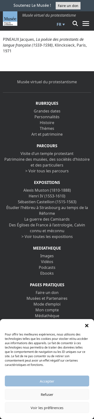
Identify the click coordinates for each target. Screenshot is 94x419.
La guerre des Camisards (47, 219)
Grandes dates (47, 111)
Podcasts (47, 267)
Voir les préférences (47, 407)
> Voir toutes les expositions (47, 236)
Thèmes (47, 128)
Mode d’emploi (47, 304)
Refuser (47, 394)
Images (47, 255)
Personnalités (47, 116)
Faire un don (68, 5)
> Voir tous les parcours (47, 171)
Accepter (47, 381)
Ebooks (47, 273)
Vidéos (47, 261)
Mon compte (47, 310)
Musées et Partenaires (47, 298)
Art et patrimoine (47, 134)
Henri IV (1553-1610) (47, 196)
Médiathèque (47, 315)
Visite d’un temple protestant (47, 153)
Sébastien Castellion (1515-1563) (47, 201)
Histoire (47, 122)
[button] (86, 325)
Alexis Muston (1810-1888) (47, 190)
